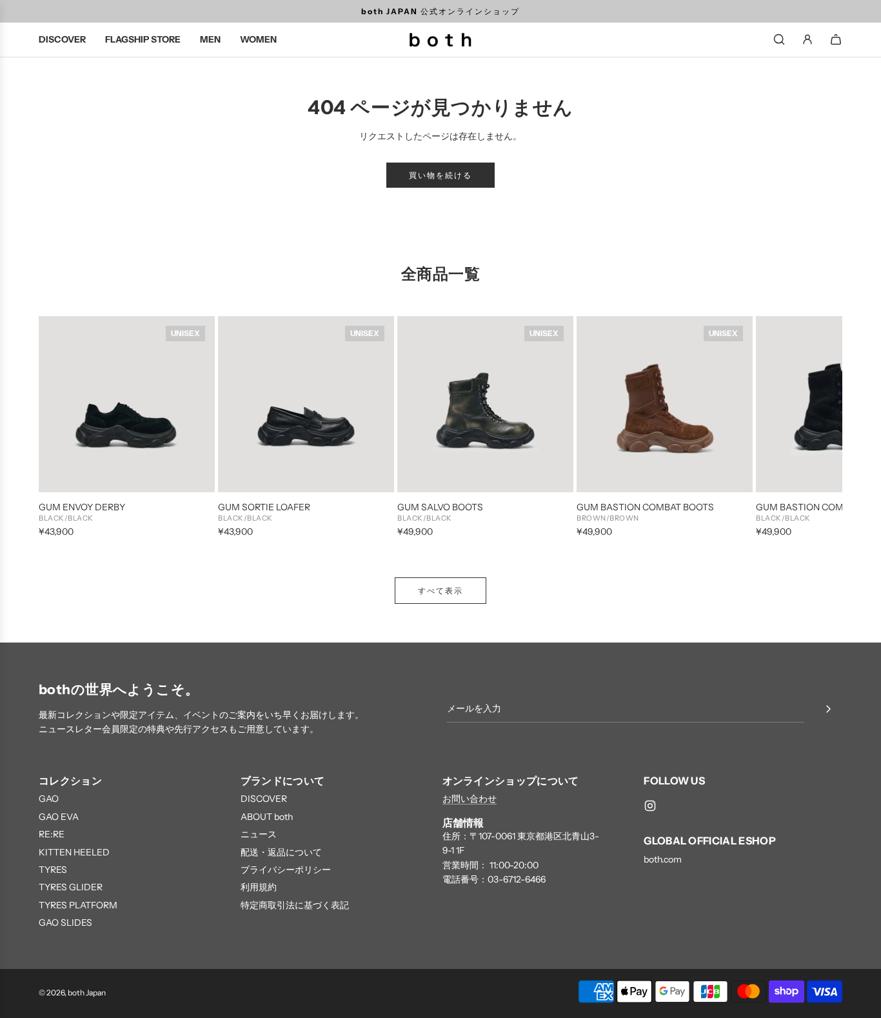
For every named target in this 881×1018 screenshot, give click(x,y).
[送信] (828, 709)
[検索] (779, 39)
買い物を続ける (440, 175)
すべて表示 (440, 590)
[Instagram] (650, 806)
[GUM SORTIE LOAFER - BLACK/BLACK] (306, 404)
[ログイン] (807, 39)
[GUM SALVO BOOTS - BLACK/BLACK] (485, 404)
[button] (62, 428)
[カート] (836, 39)
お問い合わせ (469, 798)
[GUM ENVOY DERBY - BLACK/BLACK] (127, 404)
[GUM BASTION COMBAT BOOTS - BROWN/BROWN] (665, 404)
